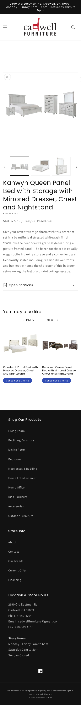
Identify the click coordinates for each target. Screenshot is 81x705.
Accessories (16, 506)
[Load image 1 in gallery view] (19, 166)
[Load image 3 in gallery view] (61, 166)
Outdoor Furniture (20, 516)
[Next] (76, 167)
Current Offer (17, 570)
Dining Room (17, 449)
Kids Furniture (17, 497)
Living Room (16, 431)
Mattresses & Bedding (22, 468)
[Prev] (4, 167)
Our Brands (15, 561)
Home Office (16, 487)
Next (51, 320)
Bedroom (14, 459)
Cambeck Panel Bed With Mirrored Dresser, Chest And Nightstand (20, 370)
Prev (30, 320)
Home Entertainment (22, 478)
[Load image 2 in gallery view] (40, 166)
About (12, 542)
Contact (13, 551)
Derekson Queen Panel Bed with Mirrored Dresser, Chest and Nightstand (59, 370)
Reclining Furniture (21, 440)
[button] (5, 27)
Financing (14, 580)
